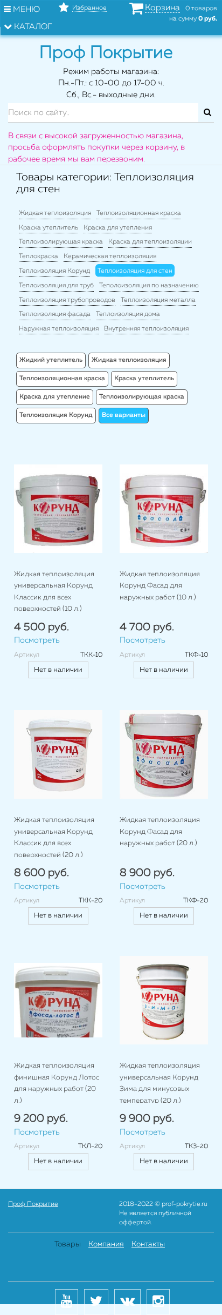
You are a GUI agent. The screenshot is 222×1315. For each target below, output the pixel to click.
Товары (67, 1244)
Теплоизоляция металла (158, 300)
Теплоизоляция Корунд (54, 271)
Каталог (32, 27)
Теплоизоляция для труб (56, 285)
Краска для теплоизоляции (150, 242)
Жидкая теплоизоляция (55, 213)
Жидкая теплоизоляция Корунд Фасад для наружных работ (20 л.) (160, 832)
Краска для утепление (54, 397)
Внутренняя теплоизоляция (146, 329)
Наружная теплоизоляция (59, 329)
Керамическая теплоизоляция (110, 256)
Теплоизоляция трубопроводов (67, 300)
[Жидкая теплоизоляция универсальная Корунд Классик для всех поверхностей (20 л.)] (58, 754)
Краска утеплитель (48, 228)
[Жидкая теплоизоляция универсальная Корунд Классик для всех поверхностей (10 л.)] (58, 508)
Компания (106, 1244)
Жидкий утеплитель (50, 360)
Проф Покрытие (33, 1204)
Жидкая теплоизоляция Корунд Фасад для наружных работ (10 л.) (160, 586)
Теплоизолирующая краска (61, 242)
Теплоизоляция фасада (55, 314)
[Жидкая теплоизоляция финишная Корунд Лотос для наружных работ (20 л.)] (58, 1000)
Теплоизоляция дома (128, 314)
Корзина (162, 8)
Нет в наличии (58, 669)
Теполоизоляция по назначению (149, 285)
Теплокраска (38, 256)
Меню (25, 9)
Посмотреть (37, 640)
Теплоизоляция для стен (135, 271)
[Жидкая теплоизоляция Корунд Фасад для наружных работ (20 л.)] (164, 754)
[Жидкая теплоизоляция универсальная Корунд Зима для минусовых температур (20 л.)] (164, 1000)
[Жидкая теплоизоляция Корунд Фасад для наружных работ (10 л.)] (164, 508)
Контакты (148, 1244)
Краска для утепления (118, 228)
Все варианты (123, 415)
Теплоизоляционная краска (138, 213)
